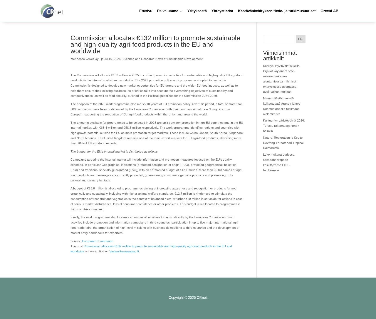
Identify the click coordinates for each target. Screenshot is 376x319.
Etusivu (145, 11)
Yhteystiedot (222, 11)
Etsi (300, 39)
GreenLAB (329, 11)
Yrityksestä (197, 11)
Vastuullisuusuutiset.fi (124, 251)
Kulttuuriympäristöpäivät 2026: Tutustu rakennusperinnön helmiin (284, 126)
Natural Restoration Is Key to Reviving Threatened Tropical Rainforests (283, 143)
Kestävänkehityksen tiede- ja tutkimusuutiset (277, 11)
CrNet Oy (92, 59)
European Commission (97, 241)
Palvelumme (167, 11)
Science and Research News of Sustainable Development (163, 59)
